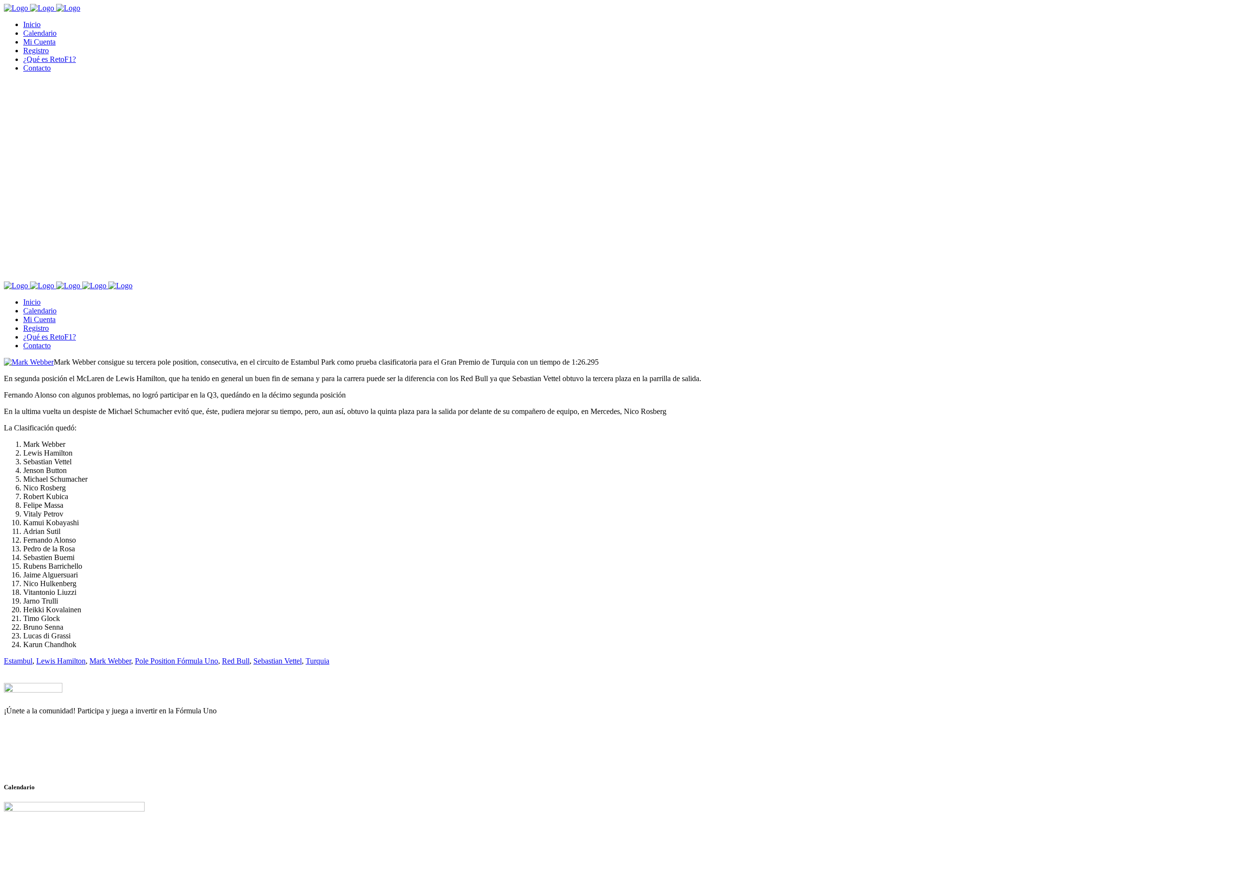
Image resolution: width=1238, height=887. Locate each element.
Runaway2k (50, 757)
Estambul (18, 661)
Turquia (317, 661)
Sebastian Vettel (277, 661)
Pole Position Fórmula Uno (176, 661)
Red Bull (236, 661)
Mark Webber (110, 661)
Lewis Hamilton (61, 661)
